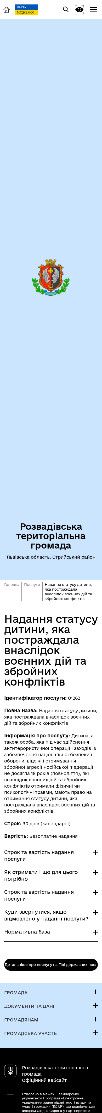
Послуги (32, 585)
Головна (11, 585)
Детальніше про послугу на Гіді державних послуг (51, 965)
